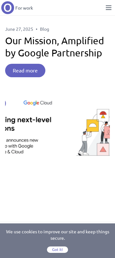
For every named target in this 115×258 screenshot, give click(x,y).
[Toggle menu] (108, 7)
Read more (25, 70)
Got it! (57, 249)
